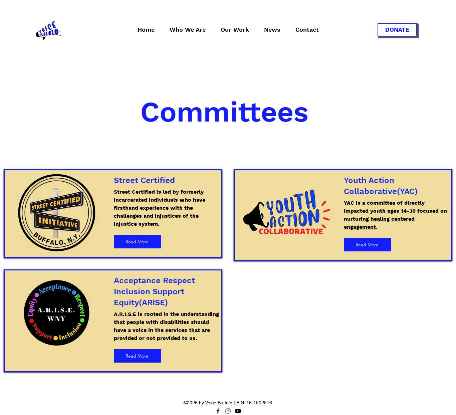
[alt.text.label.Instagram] (228, 411)
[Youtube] (238, 411)
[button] (187, 29)
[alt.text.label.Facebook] (218, 411)
